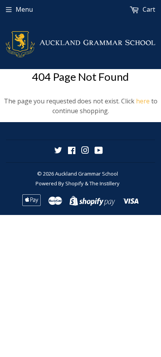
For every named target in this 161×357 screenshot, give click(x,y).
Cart (148, 9)
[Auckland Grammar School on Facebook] (72, 151)
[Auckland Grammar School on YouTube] (99, 151)
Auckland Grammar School (86, 173)
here (143, 101)
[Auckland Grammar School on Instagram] (85, 151)
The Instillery (104, 183)
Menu (24, 9)
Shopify (74, 183)
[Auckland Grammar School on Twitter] (58, 151)
